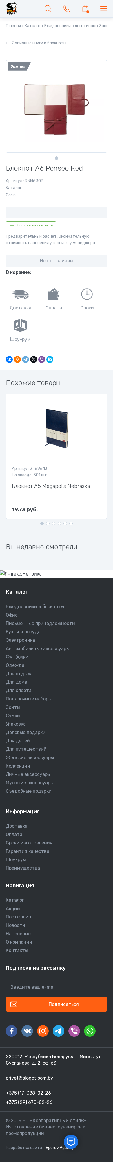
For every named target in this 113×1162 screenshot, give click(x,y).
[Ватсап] (90, 1031)
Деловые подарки (25, 732)
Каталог (15, 900)
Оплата (14, 834)
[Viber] (41, 359)
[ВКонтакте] (9, 359)
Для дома (16, 682)
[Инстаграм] (43, 1031)
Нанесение (18, 933)
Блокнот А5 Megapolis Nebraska (51, 486)
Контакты (17, 950)
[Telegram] (25, 359)
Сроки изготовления (29, 843)
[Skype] (49, 359)
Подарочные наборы (29, 699)
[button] (56, 158)
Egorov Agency (60, 1147)
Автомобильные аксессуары (38, 648)
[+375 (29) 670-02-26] (66, 8)
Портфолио (18, 917)
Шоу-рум (16, 859)
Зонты (13, 707)
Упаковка (16, 724)
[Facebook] (11, 1031)
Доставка (17, 826)
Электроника (20, 640)
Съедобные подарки (29, 791)
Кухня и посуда (23, 632)
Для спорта (19, 690)
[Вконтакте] (27, 1031)
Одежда (15, 665)
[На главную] (11, 8)
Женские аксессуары (30, 757)
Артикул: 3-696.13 (30, 468)
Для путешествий (26, 749)
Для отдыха (19, 673)
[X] (33, 359)
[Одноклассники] (17, 359)
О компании (19, 942)
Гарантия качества (27, 851)
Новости (15, 925)
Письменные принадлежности (40, 623)
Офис (12, 615)
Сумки (13, 715)
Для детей (18, 741)
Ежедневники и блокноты (35, 606)
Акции (13, 908)
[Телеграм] (58, 1031)
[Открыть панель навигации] (103, 8)
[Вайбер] (74, 1031)
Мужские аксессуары (30, 782)
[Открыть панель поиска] (48, 8)
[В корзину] (85, 8)
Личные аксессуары (28, 774)
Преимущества (23, 868)
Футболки (17, 657)
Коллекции (18, 766)
